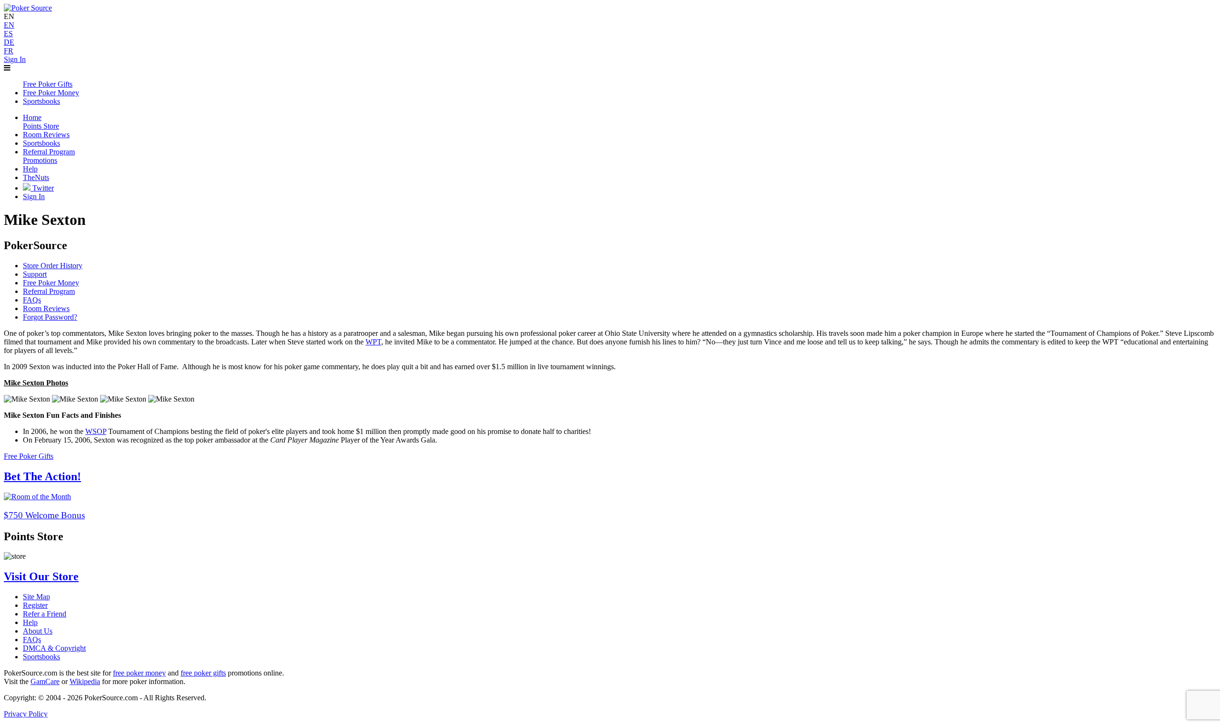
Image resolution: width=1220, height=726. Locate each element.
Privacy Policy (26, 714)
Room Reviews (46, 308)
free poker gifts (203, 673)
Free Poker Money (51, 283)
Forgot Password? (50, 317)
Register (35, 605)
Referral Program (49, 291)
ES (8, 34)
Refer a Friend (44, 614)
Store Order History (52, 266)
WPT (373, 342)
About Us (37, 631)
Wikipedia (85, 681)
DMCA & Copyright (54, 648)
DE (9, 42)
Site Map (36, 597)
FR (8, 51)
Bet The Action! (42, 476)
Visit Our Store (41, 576)
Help (30, 622)
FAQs (32, 300)
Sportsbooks (41, 657)
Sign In (15, 59)
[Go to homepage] (28, 8)
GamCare (45, 681)
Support (35, 274)
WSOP (95, 431)
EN (9, 25)
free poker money (139, 673)
